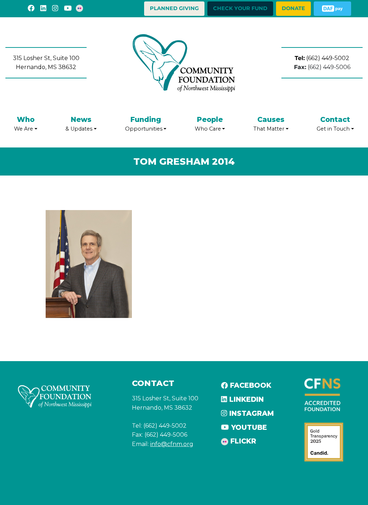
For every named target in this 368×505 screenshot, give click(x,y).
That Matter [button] (268, 123)
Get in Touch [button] (333, 123)
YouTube (248, 427)
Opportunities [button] (143, 123)
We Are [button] (24, 123)
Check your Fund (240, 8)
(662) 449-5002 (322, 58)
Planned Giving (174, 8)
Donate (293, 8)
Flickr (242, 441)
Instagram (250, 413)
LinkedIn (245, 399)
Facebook (249, 385)
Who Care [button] (209, 123)
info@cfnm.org (171, 444)
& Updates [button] (78, 123)
